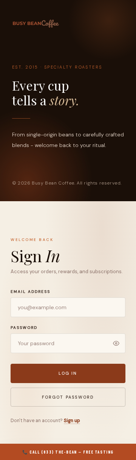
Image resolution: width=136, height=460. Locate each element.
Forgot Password (68, 397)
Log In (68, 373)
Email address (30, 291)
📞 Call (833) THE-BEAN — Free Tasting (67, 451)
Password (24, 327)
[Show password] (116, 343)
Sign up (72, 421)
